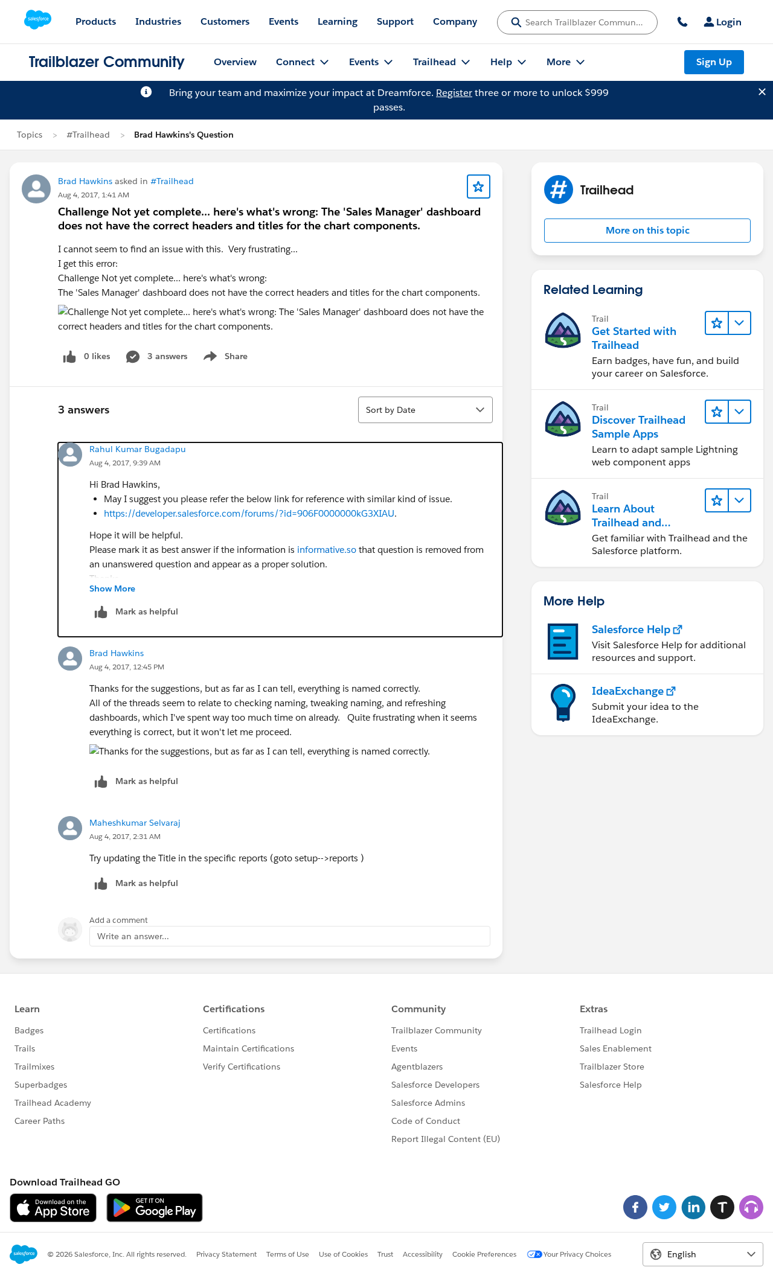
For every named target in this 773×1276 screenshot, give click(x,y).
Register (454, 92)
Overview (235, 62)
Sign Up (714, 62)
